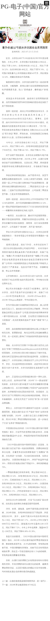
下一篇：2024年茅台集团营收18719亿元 (19, 585)
